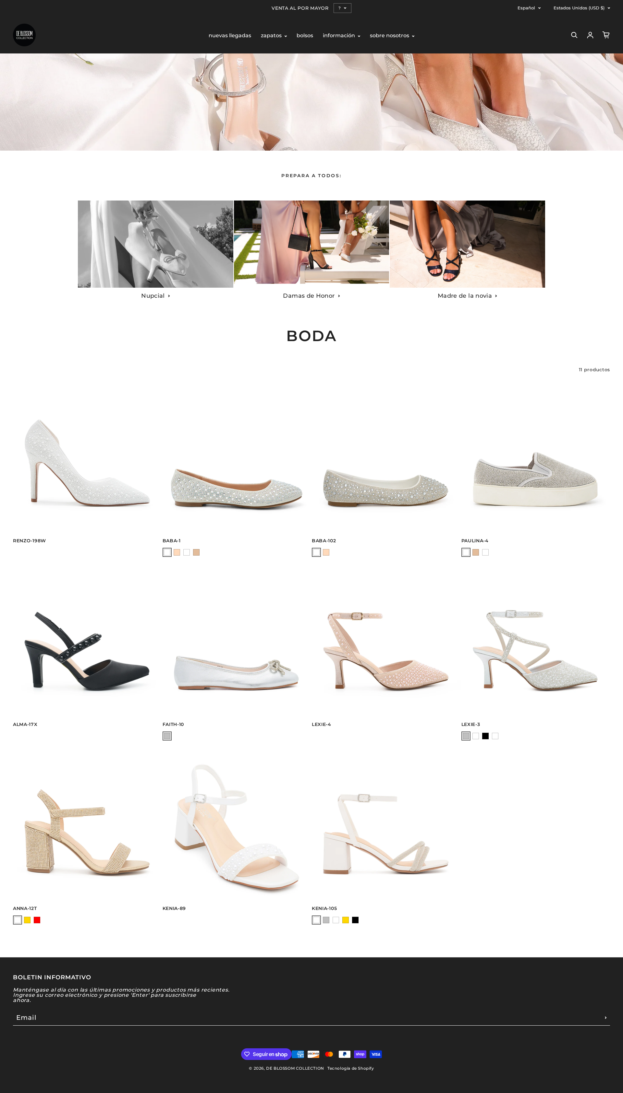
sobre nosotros (390, 36)
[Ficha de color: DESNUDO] (196, 552)
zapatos (272, 36)
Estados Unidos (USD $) (579, 8)
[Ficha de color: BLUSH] (475, 736)
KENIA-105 (324, 908)
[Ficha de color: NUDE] (17, 920)
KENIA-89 (174, 908)
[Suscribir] (606, 1017)
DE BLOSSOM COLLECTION (295, 1068)
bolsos (305, 36)
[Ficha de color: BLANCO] (167, 552)
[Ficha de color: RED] (37, 920)
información (339, 36)
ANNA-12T (25, 908)
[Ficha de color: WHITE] (495, 736)
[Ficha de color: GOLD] (27, 920)
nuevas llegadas (230, 36)
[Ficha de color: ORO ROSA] (177, 552)
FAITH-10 (173, 724)
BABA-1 (172, 540)
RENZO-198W (29, 540)
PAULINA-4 (475, 540)
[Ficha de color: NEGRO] (485, 552)
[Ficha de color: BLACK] (485, 736)
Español (526, 8)
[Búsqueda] (574, 35)
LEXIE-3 (470, 724)
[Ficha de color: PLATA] (466, 552)
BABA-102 (324, 540)
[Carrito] (606, 35)
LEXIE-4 (321, 724)
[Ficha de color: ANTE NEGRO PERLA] (186, 552)
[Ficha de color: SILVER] (167, 736)
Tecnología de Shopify (350, 1068)
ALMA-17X (25, 724)
